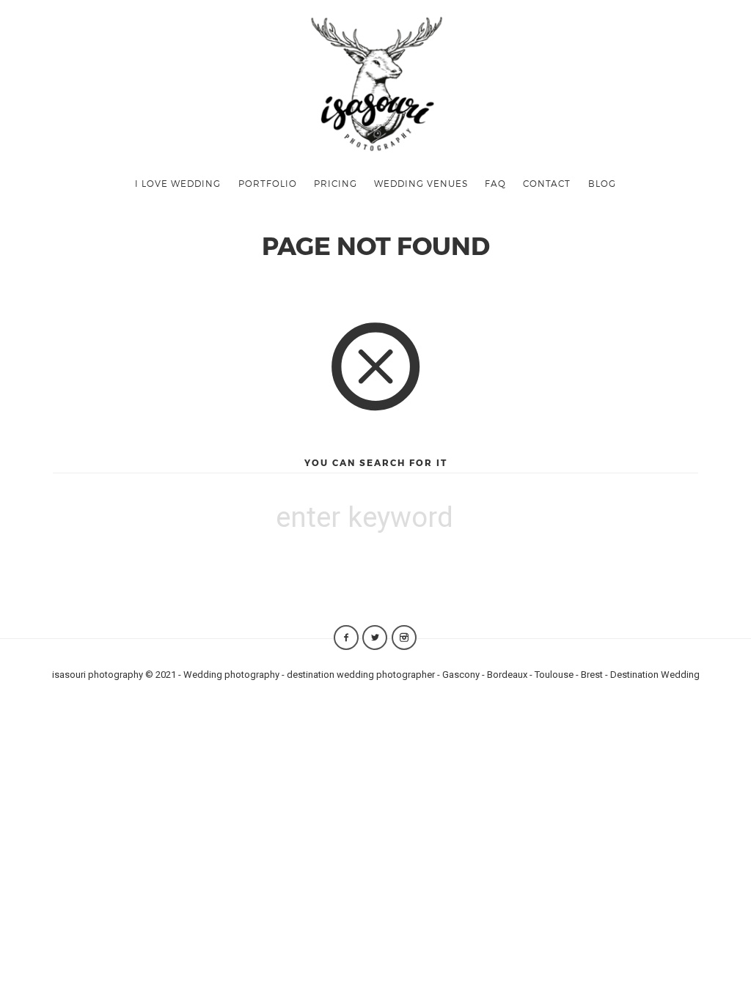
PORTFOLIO (267, 183)
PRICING (335, 183)
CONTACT (547, 183)
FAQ (495, 183)
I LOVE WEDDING (178, 183)
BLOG (602, 183)
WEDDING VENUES (421, 183)
